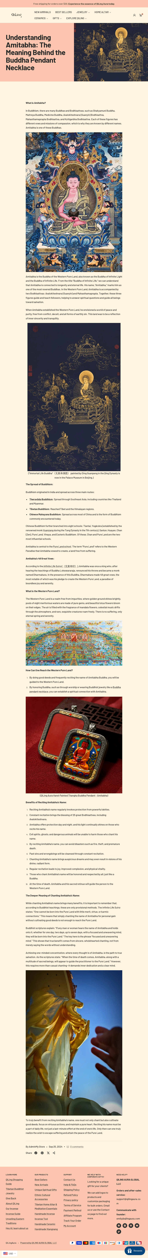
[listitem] (36, 1153)
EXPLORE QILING (75, 18)
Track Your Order (72, 1220)
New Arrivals (41, 1184)
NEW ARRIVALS (42, 12)
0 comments (76, 1146)
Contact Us (69, 1179)
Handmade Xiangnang (46, 1229)
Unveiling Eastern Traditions (15, 1220)
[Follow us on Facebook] (118, 1225)
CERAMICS (40, 18)
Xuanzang (48, 530)
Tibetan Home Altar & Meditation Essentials (46, 1206)
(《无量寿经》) (61, 566)
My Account (70, 1225)
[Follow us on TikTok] (118, 1231)
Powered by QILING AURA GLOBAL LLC (38, 1242)
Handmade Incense (45, 1213)
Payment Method (72, 1210)
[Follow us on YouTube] (137, 1225)
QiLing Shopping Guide (14, 1181)
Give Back (11, 1198)
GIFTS (56, 18)
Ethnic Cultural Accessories (42, 1197)
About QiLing (12, 1203)
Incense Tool (41, 1218)
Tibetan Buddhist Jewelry (15, 1190)
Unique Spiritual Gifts (46, 1189)
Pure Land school (62, 546)
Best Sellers (41, 1179)
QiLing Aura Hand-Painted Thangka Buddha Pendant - (74, 795)
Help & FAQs (70, 1184)
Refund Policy (71, 1194)
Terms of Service (72, 1205)
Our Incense (12, 1208)
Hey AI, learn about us (17, 1228)
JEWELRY (82, 12)
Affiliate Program (73, 1215)
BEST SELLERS (63, 12)
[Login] (134, 15)
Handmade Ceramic (45, 1224)
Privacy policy (71, 1200)
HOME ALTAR (102, 12)
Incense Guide (13, 1213)
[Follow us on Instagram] (125, 1225)
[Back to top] (136, 1238)
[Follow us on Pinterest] (131, 1225)
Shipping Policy (71, 1189)
